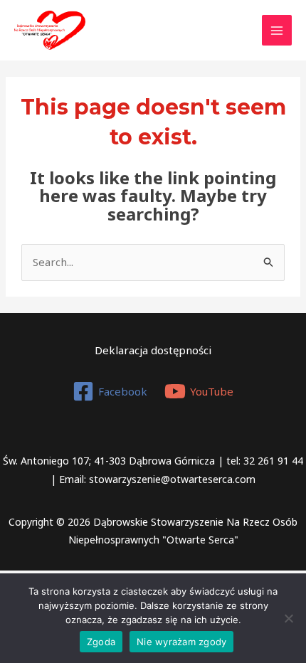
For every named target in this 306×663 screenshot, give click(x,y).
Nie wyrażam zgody (181, 641)
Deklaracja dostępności (153, 350)
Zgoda (101, 641)
